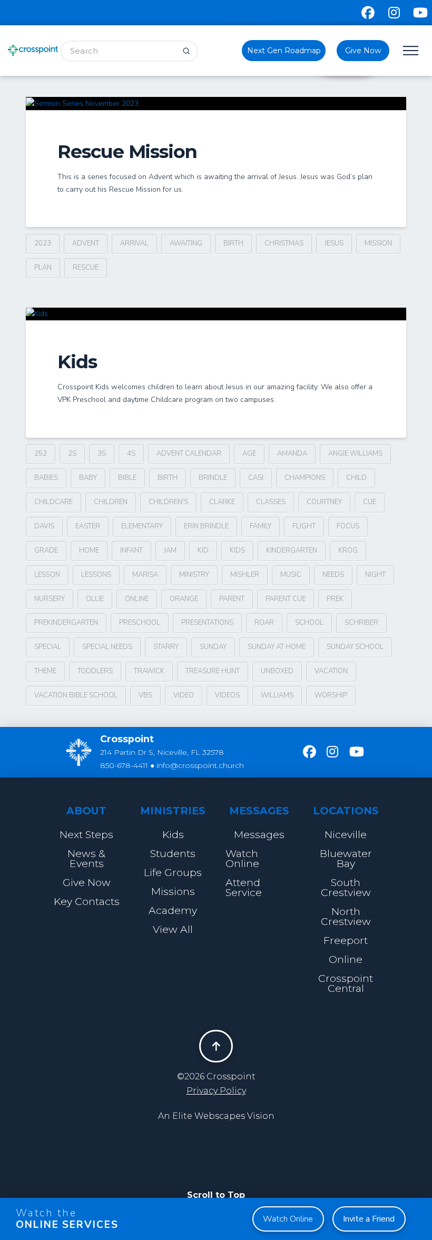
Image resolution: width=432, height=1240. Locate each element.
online (137, 599)
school (309, 622)
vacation (331, 671)
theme (45, 671)
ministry (194, 574)
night (375, 574)
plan (43, 267)
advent (85, 243)
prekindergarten (66, 622)
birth (233, 243)
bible (127, 478)
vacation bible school (75, 695)
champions (304, 478)
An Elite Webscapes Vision (216, 1116)
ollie (95, 599)
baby (88, 478)
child (356, 478)
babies (46, 478)
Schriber (361, 622)
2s (72, 453)
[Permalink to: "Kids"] (216, 314)
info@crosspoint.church (200, 765)
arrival (134, 243)
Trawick (149, 671)
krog (348, 550)
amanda (292, 453)
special (47, 647)
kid (203, 550)
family (260, 526)
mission (378, 243)
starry (166, 647)
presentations (207, 622)
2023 (42, 243)
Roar (264, 622)
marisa (145, 574)
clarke (222, 502)
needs (333, 574)
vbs (145, 695)
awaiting (186, 243)
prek (335, 599)
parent (231, 599)
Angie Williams (355, 453)
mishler (244, 574)
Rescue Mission (127, 151)
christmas (283, 243)
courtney (324, 502)
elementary (142, 526)
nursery (49, 599)
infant (131, 550)
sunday (213, 647)
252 (40, 453)
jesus (334, 243)
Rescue (86, 267)
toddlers (95, 671)
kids (237, 550)
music (290, 574)
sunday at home (277, 647)
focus (348, 526)
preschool (139, 622)
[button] (411, 50)
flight (304, 526)
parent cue (286, 599)
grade (46, 550)
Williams (277, 695)
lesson (47, 574)
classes (271, 502)
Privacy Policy (216, 1091)
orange (184, 599)
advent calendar (188, 453)
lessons (96, 574)
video (183, 695)
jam (170, 550)
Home (89, 550)
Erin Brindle (206, 526)
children (110, 502)
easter (87, 526)
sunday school (355, 647)
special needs (107, 647)
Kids (76, 361)
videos (227, 695)
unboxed (277, 671)
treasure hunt (212, 671)
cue (369, 502)
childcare (53, 502)
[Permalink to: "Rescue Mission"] (216, 103)
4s (131, 453)
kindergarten (291, 550)
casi (255, 478)
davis (44, 526)
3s (101, 453)
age (249, 453)
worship (331, 695)
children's (168, 502)
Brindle (213, 478)
